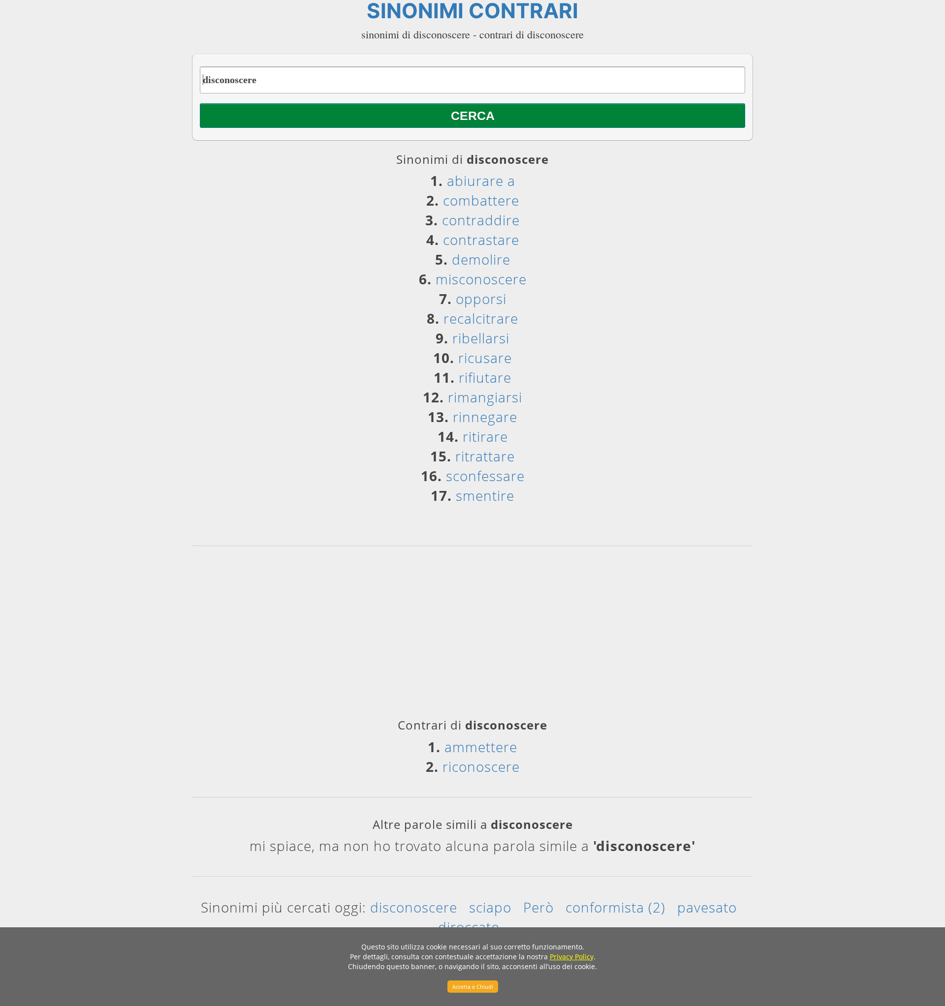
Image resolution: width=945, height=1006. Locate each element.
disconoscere (413, 907)
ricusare (485, 357)
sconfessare (485, 475)
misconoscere (481, 279)
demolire (481, 259)
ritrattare (485, 456)
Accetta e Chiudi (472, 986)
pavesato (707, 907)
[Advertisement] (472, 635)
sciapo (490, 907)
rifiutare (485, 377)
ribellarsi (480, 338)
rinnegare (485, 416)
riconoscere (481, 766)
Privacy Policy (572, 956)
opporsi (481, 298)
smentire (485, 495)
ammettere (480, 746)
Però (538, 907)
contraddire (481, 220)
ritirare (485, 436)
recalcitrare (480, 318)
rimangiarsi (485, 397)
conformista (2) (615, 907)
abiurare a (481, 180)
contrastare (481, 239)
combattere (481, 200)
